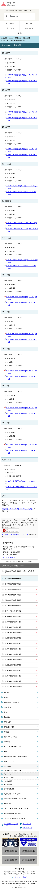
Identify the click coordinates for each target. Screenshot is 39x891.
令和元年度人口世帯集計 (13, 611)
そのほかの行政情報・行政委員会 (15, 799)
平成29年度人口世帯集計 (13, 622)
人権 (5, 751)
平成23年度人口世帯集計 (13, 654)
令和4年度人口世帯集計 (13, 595)
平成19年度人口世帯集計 (13, 676)
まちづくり (7, 712)
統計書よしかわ (9, 777)
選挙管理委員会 (9, 789)
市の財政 (7, 717)
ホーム (11, 38)
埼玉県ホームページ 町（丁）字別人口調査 (17, 509)
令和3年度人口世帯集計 (13, 600)
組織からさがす (27, 828)
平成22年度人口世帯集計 (13, 659)
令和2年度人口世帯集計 (13, 605)
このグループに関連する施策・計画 (16, 808)
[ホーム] (10, 4)
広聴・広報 (7, 722)
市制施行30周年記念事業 (12, 813)
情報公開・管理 (9, 727)
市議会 (6, 697)
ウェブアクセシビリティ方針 (11, 824)
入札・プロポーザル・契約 (13, 747)
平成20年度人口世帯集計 (13, 670)
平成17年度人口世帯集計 (13, 686)
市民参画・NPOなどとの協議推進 (15, 756)
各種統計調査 (8, 781)
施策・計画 (7, 707)
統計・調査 (26, 38)
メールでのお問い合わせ (10, 557)
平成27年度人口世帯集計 (13, 632)
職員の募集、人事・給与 (12, 794)
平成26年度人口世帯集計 (13, 638)
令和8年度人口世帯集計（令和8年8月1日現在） (19, 572)
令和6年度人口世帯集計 (13, 584)
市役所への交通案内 (20, 877)
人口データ (4, 40)
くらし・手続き (10, 23)
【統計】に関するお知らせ (12, 770)
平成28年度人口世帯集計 (13, 627)
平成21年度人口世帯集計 (13, 665)
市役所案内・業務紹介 (11, 702)
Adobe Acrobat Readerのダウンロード (15, 534)
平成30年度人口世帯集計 (13, 616)
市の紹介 (7, 692)
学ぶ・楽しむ (29, 28)
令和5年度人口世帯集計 (13, 589)
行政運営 (7, 742)
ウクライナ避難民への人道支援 (14, 818)
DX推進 (6, 732)
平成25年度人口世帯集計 (13, 643)
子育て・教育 (10, 28)
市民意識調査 (8, 784)
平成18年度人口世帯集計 (13, 681)
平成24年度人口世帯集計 (13, 649)
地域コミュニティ (10, 761)
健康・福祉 (29, 23)
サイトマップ (27, 824)
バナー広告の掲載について (22, 834)
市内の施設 (7, 803)
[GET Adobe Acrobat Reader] (10, 532)
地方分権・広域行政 (10, 737)
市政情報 (19, 33)
